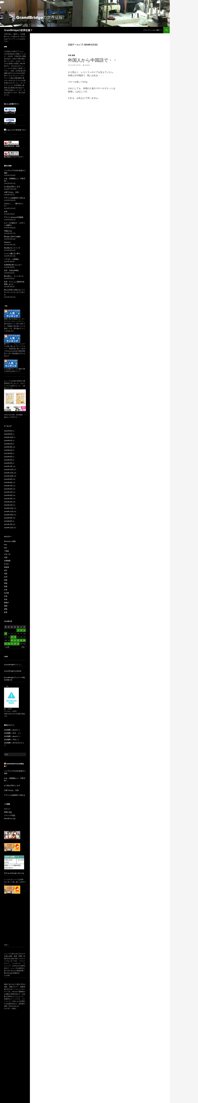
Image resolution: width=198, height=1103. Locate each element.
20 (12, 640)
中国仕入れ (8, 231)
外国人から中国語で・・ (92, 60)
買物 (5, 606)
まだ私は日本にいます (12, 187)
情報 (73, 55)
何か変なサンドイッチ (12, 248)
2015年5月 (8, 492)
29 (18, 644)
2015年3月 (8, 499)
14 (15, 637)
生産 (5, 599)
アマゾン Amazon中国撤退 (13, 217)
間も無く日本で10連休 (12, 237)
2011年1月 (8, 524)
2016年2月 (8, 463)
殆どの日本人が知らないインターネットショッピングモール (14, 292)
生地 (5, 596)
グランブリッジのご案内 (151, 30)
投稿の (8, 812)
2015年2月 (8, 502)
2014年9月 (8, 518)
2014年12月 (8, 508)
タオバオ (7, 554)
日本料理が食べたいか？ (13, 265)
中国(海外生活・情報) (12, 146)
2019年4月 (8, 447)
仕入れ (6, 564)
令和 (5, 212)
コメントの (9, 815)
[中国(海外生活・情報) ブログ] (11, 143)
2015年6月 (8, 489)
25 (6, 644)
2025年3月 (8, 431)
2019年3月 (8, 450)
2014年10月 (8, 515)
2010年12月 (8, 528)
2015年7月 (8, 486)
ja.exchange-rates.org (16, 873)
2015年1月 (8, 505)
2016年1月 (8, 466)
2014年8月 (8, 521)
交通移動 (7, 561)
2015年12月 (8, 470)
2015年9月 (8, 479)
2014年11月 (8, 511)
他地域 (6, 567)
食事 (5, 612)
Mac (5, 545)
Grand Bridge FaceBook (12, 671)
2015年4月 (8, 495)
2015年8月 (8, 482)
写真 (5, 574)
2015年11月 (8, 473)
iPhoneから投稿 (10, 541)
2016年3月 (8, 460)
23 (21, 640)
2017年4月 (8, 453)
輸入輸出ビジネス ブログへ (14, 157)
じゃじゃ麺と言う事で (12, 253)
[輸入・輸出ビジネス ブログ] (11, 153)
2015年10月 (8, 476)
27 (12, 644)
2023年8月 (8, 434)
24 (24, 640)
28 (15, 644)
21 (15, 640)
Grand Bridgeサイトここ (13, 664)
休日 (5, 570)
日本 (5, 590)
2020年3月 (8, 441)
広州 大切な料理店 (11, 270)
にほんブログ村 (9, 113)
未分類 (6, 593)
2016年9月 (8, 457)
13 (12, 637)
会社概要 (7, 730)
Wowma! (7, 242)
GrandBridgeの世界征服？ (18, 30)
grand (87, 65)
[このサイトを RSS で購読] (5, 764)
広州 (5, 577)
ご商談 (6, 551)
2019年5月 (8, 444)
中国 (69, 55)
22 (18, 640)
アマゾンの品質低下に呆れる (14, 198)
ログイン (7, 809)
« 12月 (7, 647)
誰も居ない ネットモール (13, 276)
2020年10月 (8, 437)
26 (9, 644)
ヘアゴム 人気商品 (11, 259)
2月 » (23, 647)
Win (5, 548)
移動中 (6, 603)
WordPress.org (9, 818)
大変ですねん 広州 (11, 192)
